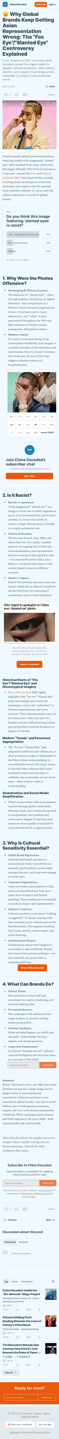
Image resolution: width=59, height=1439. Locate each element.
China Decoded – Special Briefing (20, 1329)
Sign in (52, 4)
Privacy (38, 1413)
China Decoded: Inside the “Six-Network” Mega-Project (21, 1292)
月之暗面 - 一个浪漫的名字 (17, 1356)
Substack (14, 1432)
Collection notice (29, 1416)
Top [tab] (6, 1281)
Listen (52, 86)
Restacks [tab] (23, 1242)
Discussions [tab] (27, 1281)
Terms (46, 1413)
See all (9, 1372)
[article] (29, 1299)
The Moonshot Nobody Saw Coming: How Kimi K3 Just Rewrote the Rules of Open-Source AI (21, 1348)
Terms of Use (45, 1190)
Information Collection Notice (35, 1193)
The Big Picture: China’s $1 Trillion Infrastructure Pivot (21, 1300)
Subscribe (41, 4)
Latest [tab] (14, 1281)
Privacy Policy (29, 1196)
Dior (33, 174)
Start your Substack (21, 1424)
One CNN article (18, 692)
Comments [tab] (10, 1242)
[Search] (53, 1281)
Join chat (29, 476)
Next (48, 1220)
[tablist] (16, 1242)
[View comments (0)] (17, 95)
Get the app (45, 1424)
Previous (12, 1220)
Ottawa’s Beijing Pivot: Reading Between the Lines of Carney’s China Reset (22, 1321)
